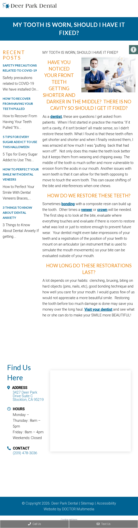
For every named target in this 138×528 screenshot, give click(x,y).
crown (102, 209)
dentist (56, 116)
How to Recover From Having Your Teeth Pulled (18, 104)
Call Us (36, 524)
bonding (68, 204)
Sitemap (87, 503)
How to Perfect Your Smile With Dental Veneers (21, 174)
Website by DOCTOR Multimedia (69, 509)
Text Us (105, 524)
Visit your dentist (98, 309)
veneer (86, 209)
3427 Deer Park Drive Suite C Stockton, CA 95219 (28, 396)
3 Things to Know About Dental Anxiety (17, 213)
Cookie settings (69, 519)
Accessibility (106, 503)
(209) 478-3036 (25, 453)
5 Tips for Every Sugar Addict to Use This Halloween (20, 142)
